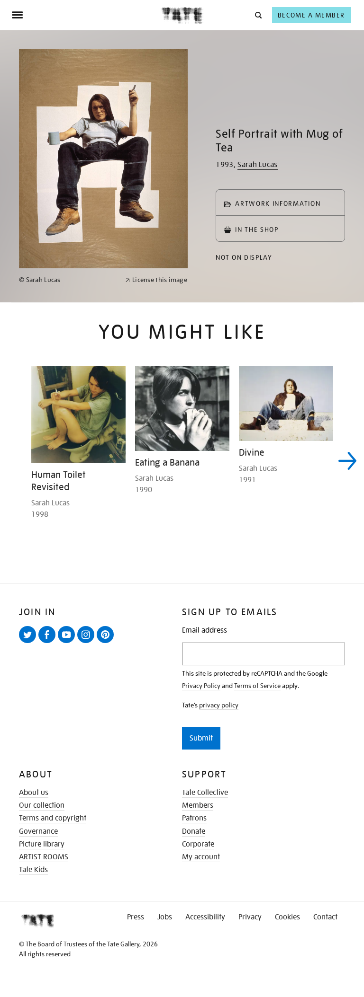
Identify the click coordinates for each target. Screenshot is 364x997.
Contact (325, 917)
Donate (193, 831)
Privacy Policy (201, 685)
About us (33, 792)
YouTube (68, 642)
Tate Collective (205, 792)
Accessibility (205, 917)
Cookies (287, 917)
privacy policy (218, 705)
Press (135, 917)
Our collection (41, 805)
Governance (38, 831)
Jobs (164, 917)
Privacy (250, 917)
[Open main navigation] (86, 15)
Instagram (87, 642)
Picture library (41, 844)
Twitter (29, 642)
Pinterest (107, 642)
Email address (204, 630)
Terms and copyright (52, 818)
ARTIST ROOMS (43, 857)
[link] (68, 280)
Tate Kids (33, 869)
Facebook (48, 642)
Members (197, 805)
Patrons (194, 818)
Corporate (198, 844)
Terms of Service (257, 685)
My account (201, 857)
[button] (257, 14)
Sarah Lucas (257, 164)
